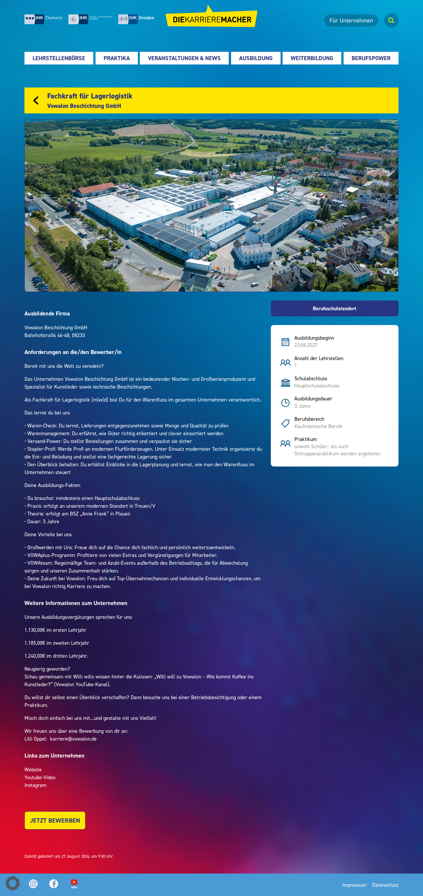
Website (33, 769)
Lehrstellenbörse (59, 58)
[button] (12, 883)
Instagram (35, 785)
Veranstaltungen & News (184, 58)
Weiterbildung (312, 58)
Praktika (117, 58)
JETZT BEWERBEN (55, 820)
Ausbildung (256, 58)
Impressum (354, 885)
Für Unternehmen (351, 20)
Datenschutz (385, 885)
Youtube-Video (40, 777)
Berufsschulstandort (334, 308)
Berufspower (371, 58)
